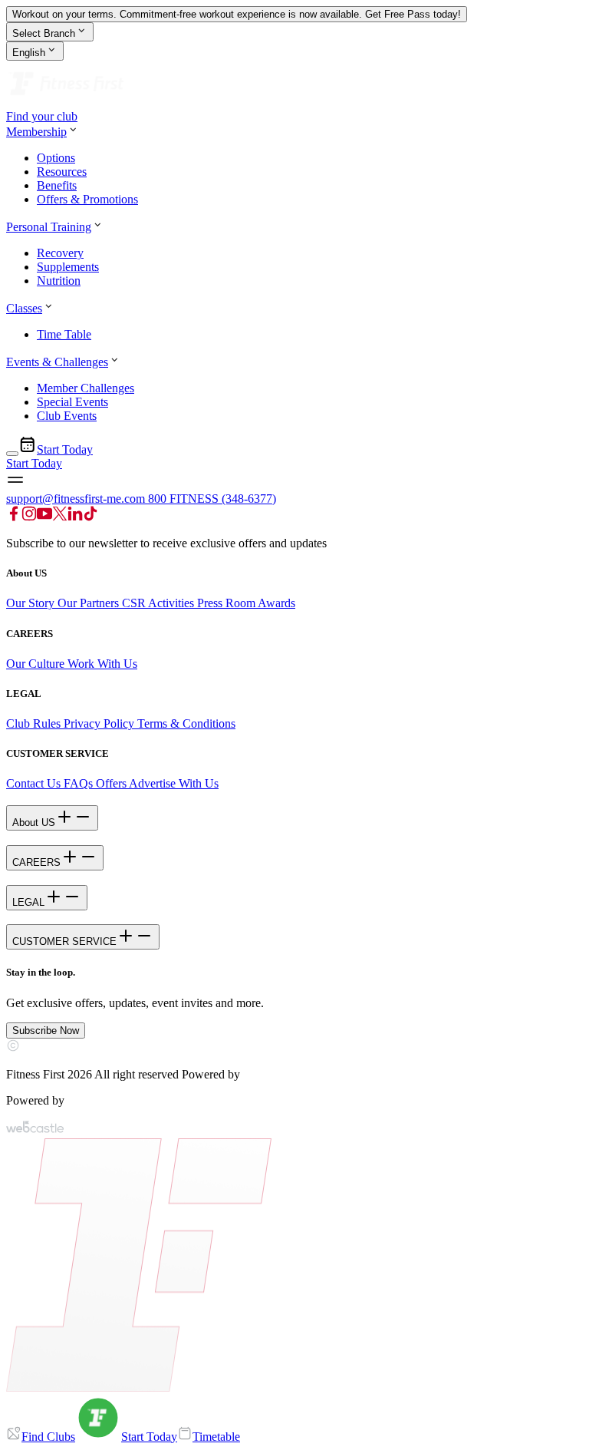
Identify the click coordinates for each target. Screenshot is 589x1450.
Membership (36, 131)
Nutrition (59, 280)
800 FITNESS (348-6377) (212, 498)
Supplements (68, 266)
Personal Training (48, 226)
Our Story (32, 602)
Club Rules (33, 723)
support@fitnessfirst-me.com (77, 498)
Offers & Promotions (87, 199)
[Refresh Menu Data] (12, 453)
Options (56, 157)
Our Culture (36, 663)
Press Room (226, 602)
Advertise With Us (174, 783)
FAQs (77, 783)
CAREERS (36, 862)
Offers (111, 783)
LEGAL (28, 902)
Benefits (57, 185)
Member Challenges (85, 388)
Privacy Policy (99, 723)
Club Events (67, 415)
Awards (275, 602)
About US (33, 822)
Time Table (64, 334)
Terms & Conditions (186, 723)
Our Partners (88, 602)
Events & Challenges (57, 361)
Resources (62, 171)
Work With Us (102, 663)
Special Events (72, 401)
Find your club (41, 116)
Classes (24, 308)
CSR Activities (158, 602)
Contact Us (33, 783)
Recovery (60, 252)
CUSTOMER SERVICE (64, 941)
